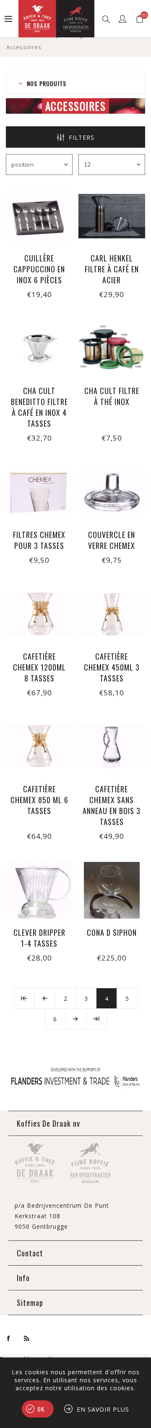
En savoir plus (103, 1409)
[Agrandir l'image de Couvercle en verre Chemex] (111, 492)
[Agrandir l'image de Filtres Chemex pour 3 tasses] (39, 492)
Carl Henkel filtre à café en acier (112, 269)
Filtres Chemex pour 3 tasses (39, 540)
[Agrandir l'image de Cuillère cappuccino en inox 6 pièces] (39, 216)
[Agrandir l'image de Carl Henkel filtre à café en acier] (111, 216)
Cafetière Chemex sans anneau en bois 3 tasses (112, 805)
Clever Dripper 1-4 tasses (39, 938)
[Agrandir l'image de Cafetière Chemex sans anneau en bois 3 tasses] (111, 746)
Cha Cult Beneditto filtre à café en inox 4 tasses (39, 407)
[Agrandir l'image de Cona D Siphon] (111, 890)
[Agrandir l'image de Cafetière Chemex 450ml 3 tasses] (111, 614)
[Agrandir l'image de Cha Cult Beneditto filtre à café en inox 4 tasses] (39, 348)
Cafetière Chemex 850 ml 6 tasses (39, 799)
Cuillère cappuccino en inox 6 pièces (39, 269)
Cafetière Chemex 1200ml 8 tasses (39, 667)
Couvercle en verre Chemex (111, 540)
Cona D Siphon (112, 932)
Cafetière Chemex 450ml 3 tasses (112, 667)
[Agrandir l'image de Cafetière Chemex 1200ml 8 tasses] (39, 614)
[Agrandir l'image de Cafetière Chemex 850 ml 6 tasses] (39, 746)
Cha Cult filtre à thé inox (111, 396)
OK (40, 1409)
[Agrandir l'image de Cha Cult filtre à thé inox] (111, 348)
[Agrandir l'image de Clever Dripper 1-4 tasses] (39, 890)
